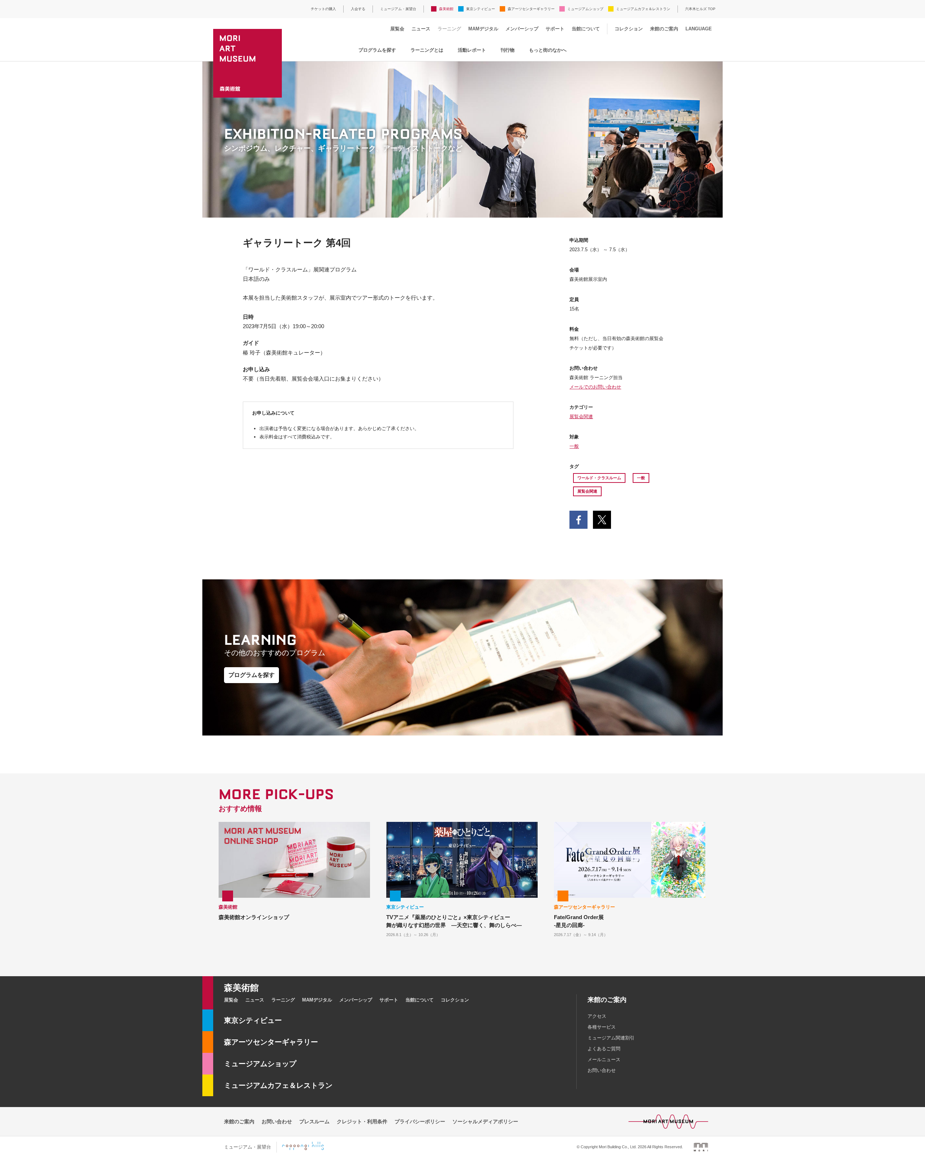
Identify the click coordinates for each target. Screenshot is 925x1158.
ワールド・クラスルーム (599, 478)
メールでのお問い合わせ (595, 387)
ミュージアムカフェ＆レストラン (643, 9)
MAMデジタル (483, 28)
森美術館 (446, 9)
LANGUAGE (698, 28)
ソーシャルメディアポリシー (485, 1121)
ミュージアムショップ (585, 9)
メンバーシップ (521, 28)
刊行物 (507, 50)
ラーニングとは (426, 50)
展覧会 (397, 28)
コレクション (629, 28)
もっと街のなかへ (548, 50)
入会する (358, 9)
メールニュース (604, 1059)
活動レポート (472, 50)
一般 (574, 446)
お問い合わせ (602, 1070)
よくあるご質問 (604, 1048)
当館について (586, 28)
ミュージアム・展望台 (398, 9)
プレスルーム (314, 1121)
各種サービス (602, 1027)
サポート (555, 28)
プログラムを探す (377, 50)
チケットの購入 (323, 9)
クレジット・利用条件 (362, 1121)
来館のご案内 (664, 28)
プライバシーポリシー (420, 1121)
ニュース (421, 28)
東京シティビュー (480, 9)
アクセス (597, 1016)
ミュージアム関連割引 (611, 1038)
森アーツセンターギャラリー (531, 9)
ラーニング (449, 28)
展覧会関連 (581, 416)
